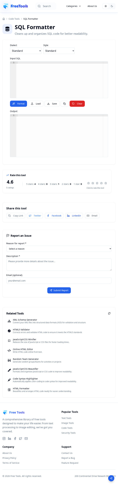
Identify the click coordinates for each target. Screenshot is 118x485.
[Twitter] (20, 438)
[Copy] (64, 104)
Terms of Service (10, 462)
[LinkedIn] (9, 438)
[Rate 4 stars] (101, 183)
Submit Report (60, 290)
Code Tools (14, 18)
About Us (92, 6)
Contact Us (67, 453)
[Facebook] (15, 438)
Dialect (13, 45)
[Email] (26, 438)
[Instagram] (4, 438)
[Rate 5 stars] (106, 183)
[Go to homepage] (3, 19)
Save (54, 103)
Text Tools (66, 418)
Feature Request (69, 462)
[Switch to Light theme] (106, 6)
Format (21, 103)
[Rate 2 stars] (93, 183)
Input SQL (15, 58)
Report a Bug (68, 457)
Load (38, 103)
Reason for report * (16, 243)
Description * (13, 256)
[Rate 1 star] (88, 183)
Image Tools (67, 422)
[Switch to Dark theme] (112, 6)
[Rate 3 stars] (97, 183)
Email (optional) (14, 275)
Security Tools (68, 432)
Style (45, 45)
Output (13, 111)
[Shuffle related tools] (109, 313)
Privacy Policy (9, 457)
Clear (79, 103)
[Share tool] (111, 478)
